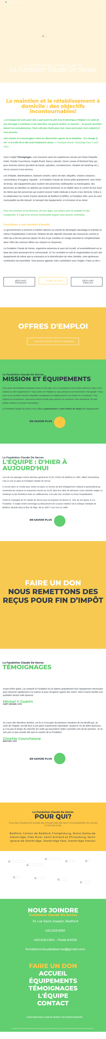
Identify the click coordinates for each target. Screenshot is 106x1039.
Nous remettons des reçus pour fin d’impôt (53, 596)
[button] (53, 341)
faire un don (53, 582)
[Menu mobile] (100, 4)
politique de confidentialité (48, 1028)
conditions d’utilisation (70, 1028)
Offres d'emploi (53, 326)
